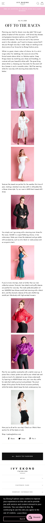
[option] (22, 10)
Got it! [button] (22, 519)
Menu (22, 478)
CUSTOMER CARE (22, 485)
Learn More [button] (22, 513)
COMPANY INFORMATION (22, 492)
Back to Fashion (24, 456)
